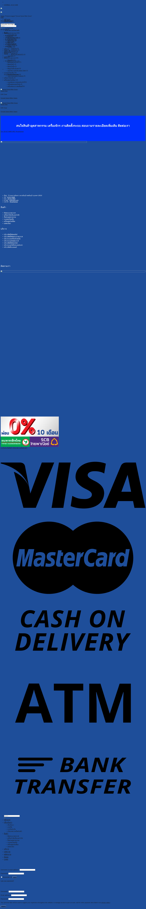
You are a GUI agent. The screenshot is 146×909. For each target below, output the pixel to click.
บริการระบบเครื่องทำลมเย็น (12, 238)
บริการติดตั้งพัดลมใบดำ (11, 243)
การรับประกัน (9, 28)
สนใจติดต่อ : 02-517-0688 (11, 5)
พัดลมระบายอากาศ (10, 58)
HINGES (13, 51)
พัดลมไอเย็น (11, 66)
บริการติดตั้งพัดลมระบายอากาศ (13, 236)
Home (2, 16)
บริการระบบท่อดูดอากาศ (11, 240)
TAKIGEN (10, 56)
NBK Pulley (10, 44)
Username (4, 891)
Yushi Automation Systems (15, 76)
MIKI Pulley (10, 41)
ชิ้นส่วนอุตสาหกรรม (10, 33)
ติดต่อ (6, 53)
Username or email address (10, 870)
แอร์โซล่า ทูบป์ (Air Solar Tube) (16, 70)
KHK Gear (10, 39)
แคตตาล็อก (7, 223)
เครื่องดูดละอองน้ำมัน (13, 84)
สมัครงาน (7, 52)
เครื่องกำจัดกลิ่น (9, 78)
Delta (9, 36)
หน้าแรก (7, 19)
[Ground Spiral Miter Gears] (9, 89)
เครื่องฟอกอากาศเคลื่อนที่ (15, 86)
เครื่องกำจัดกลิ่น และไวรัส (11, 215)
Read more (4, 101)
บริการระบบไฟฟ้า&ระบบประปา (13, 245)
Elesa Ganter (11, 38)
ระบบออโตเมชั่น (9, 72)
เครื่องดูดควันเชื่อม (9, 80)
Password (4, 873)
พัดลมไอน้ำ (10, 64)
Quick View (4, 91)
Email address (6, 895)
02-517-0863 (11, 199)
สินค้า (6, 833)
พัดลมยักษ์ (10, 60)
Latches (13, 53)
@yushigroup (14, 202)
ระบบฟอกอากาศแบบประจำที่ (16, 82)
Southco (9, 47)
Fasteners (14, 48)
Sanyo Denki (11, 45)
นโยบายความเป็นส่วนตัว (12, 30)
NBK (8, 42)
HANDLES (14, 50)
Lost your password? (7, 881)
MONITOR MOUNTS (17, 54)
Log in (14, 877)
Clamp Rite (10, 34)
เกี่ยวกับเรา (8, 822)
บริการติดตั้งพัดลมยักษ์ (10, 234)
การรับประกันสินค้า (6, 448)
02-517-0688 (11, 197)
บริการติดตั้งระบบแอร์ (10, 247)
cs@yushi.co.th (13, 200)
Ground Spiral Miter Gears (9, 98)
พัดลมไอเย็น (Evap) (13, 68)
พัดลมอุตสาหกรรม (13, 62)
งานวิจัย (9, 827)
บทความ (7, 50)
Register (3, 906)
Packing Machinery (13, 74)
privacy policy (105, 902)
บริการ (6, 49)
